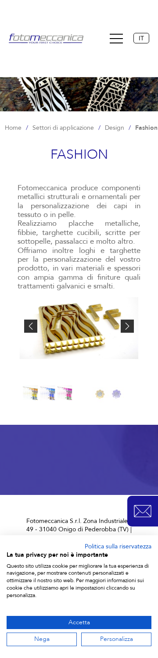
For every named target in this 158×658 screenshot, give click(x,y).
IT (141, 38)
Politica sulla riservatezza (118, 546)
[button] (142, 511)
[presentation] (30, 326)
